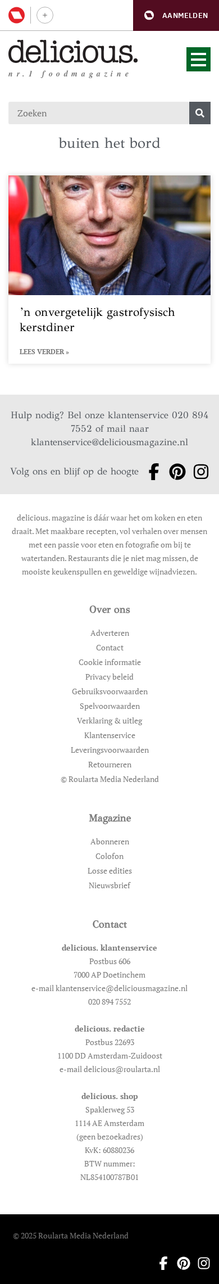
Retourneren (109, 764)
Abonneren (109, 841)
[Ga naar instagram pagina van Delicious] (197, 471)
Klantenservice (109, 735)
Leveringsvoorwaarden (110, 749)
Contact (110, 647)
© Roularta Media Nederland (110, 779)
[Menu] (198, 59)
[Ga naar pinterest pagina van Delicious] (174, 471)
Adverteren (109, 632)
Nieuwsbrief (109, 885)
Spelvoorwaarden (110, 705)
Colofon (109, 856)
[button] (176, 15)
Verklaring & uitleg (109, 720)
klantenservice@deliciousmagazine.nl (109, 442)
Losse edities (110, 870)
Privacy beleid (109, 676)
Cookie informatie (110, 662)
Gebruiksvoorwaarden (110, 691)
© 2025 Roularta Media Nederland (71, 1235)
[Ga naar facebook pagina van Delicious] (150, 471)
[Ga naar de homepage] (73, 51)
